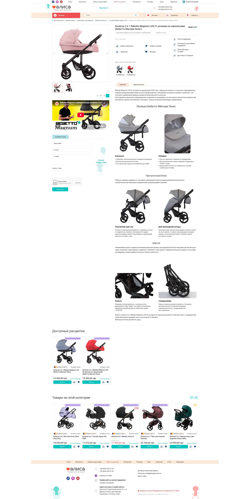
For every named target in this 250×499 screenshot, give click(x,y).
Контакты (82, 2)
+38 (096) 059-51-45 (165, 7)
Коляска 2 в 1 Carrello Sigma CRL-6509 (94, 437)
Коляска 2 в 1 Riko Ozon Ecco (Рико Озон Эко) (66, 437)
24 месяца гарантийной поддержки (186, 44)
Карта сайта (142, 476)
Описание (123, 85)
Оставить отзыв (60, 137)
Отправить (60, 189)
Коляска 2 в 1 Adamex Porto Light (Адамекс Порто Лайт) (182, 437)
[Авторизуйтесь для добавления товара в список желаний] (78, 382)
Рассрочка (136, 2)
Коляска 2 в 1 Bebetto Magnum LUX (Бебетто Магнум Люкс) (66, 371)
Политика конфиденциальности (149, 473)
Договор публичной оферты (148, 471)
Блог (161, 2)
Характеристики (138, 85)
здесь (139, 320)
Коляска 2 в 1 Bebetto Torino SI (123, 436)
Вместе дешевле (120, 2)
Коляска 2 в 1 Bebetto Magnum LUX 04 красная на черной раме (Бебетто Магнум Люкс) (95, 372)
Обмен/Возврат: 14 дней (183, 51)
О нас (70, 2)
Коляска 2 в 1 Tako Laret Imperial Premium (153, 437)
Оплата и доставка (100, 2)
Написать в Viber (106, 475)
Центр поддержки (184, 39)
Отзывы (150, 2)
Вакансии (180, 462)
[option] (80, 53)
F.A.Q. (169, 462)
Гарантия (173, 2)
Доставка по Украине (185, 55)
